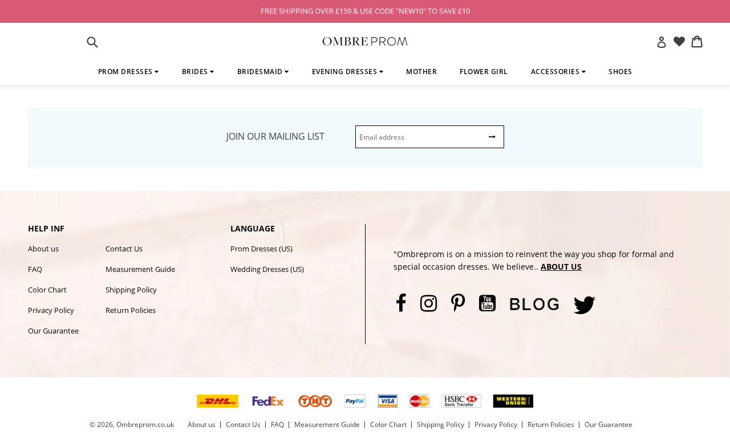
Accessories (556, 71)
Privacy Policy (51, 310)
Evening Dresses (345, 71)
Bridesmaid (261, 71)
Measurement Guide (140, 269)
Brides (196, 71)
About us (43, 248)
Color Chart (47, 289)
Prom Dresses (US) (261, 248)
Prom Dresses (126, 71)
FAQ (35, 269)
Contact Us (124, 248)
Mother (421, 71)
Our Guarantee (53, 331)
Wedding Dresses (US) (267, 269)
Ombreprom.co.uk (145, 424)
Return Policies (131, 310)
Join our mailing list (275, 136)
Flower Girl (484, 71)
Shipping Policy (131, 289)
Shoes (620, 71)
